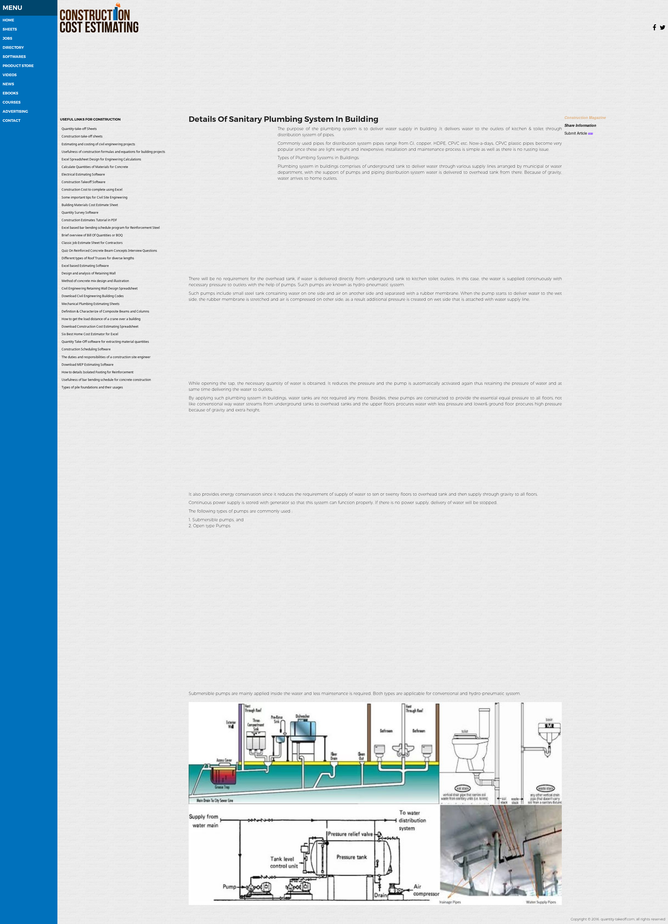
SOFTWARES (14, 56)
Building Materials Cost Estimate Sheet (90, 205)
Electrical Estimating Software (83, 174)
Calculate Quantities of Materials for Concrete (95, 167)
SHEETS (10, 29)
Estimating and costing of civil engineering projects (98, 144)
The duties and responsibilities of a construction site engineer (106, 357)
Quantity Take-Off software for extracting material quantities (105, 341)
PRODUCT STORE (18, 65)
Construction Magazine (585, 117)
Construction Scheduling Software (86, 349)
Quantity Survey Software (80, 212)
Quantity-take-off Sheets (79, 129)
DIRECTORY (13, 47)
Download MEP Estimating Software (88, 364)
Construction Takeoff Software (83, 182)
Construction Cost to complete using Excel (92, 189)
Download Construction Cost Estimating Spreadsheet (100, 326)
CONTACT (11, 120)
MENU (12, 7)
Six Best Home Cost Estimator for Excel (90, 334)
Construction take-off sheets (82, 136)
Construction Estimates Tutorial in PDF (89, 220)
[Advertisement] (362, 71)
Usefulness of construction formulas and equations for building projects (113, 151)
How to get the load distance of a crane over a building (101, 319)
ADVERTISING (15, 111)
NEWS (8, 84)
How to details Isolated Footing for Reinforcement (97, 372)
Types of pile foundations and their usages (92, 387)
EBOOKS (10, 93)
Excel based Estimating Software (85, 265)
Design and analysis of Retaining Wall (89, 273)
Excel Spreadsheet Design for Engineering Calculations (101, 159)
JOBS (7, 38)
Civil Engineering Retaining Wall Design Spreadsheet (100, 288)
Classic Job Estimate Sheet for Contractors (92, 243)
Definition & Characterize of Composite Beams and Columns (105, 311)
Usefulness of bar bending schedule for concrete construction (106, 379)
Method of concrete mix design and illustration (95, 281)
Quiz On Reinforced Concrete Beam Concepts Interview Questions (109, 250)
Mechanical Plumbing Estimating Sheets (91, 304)
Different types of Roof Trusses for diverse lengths (98, 258)
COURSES (12, 102)
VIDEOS (10, 75)
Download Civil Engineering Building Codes (93, 296)
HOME (8, 20)
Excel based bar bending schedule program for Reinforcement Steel (111, 227)
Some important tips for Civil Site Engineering (94, 197)
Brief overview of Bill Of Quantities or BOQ (92, 235)
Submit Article (575, 133)
